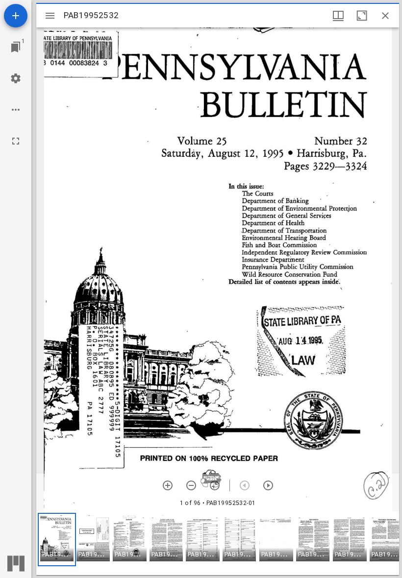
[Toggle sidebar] (50, 15)
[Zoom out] (191, 485)
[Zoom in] (167, 485)
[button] (57, 539)
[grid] (217, 543)
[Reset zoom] (214, 485)
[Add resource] (15, 15)
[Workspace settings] (15, 78)
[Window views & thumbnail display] (338, 15)
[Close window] (385, 15)
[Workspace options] (15, 109)
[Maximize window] (362, 15)
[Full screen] (15, 141)
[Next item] (268, 485)
